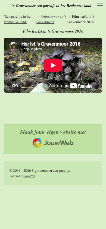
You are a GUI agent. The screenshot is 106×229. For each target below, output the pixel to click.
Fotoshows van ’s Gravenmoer (51, 19)
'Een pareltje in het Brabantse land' (18, 19)
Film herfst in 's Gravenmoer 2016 (80, 19)
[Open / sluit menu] (100, 5)
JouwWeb (29, 176)
